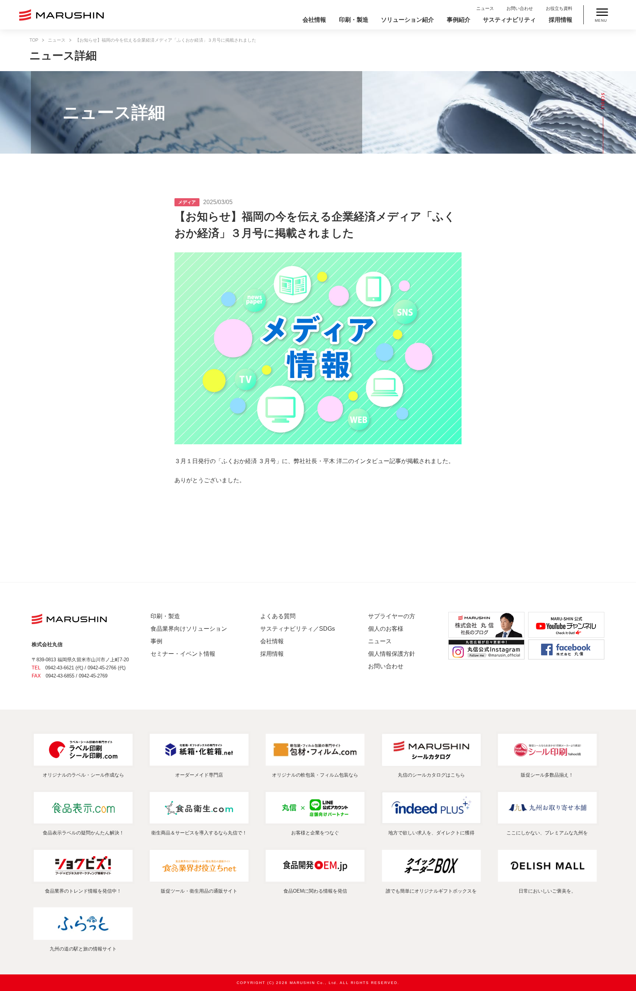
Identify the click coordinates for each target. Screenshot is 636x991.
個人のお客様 (385, 629)
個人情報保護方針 (391, 654)
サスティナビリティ (509, 20)
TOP (33, 40)
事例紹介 (458, 20)
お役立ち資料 (559, 8)
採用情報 (560, 20)
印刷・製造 (353, 20)
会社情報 (314, 20)
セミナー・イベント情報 (183, 654)
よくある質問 (278, 616)
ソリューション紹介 (407, 20)
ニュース (485, 8)
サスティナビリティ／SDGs (297, 629)
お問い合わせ (519, 8)
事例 (156, 641)
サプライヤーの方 (391, 616)
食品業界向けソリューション (189, 629)
